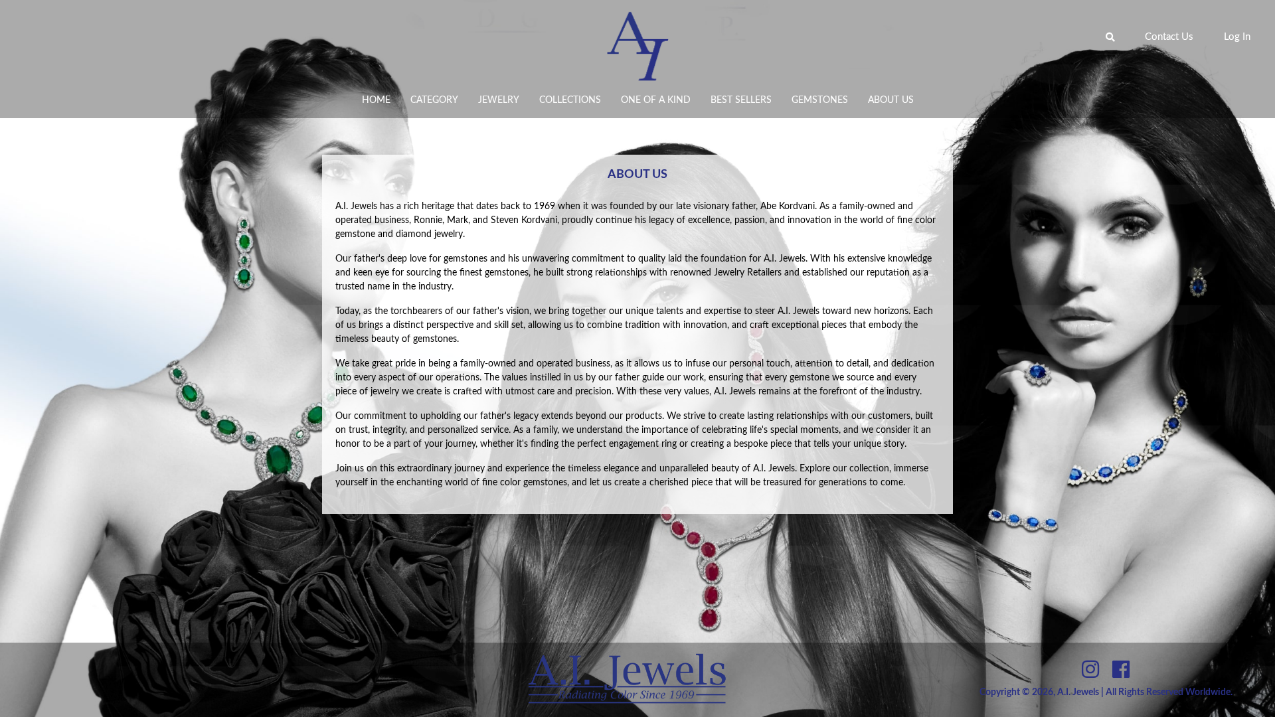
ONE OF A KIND (656, 100)
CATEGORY (434, 100)
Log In (1237, 37)
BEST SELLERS (741, 100)
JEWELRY (498, 100)
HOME (376, 100)
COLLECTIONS (570, 100)
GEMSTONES (820, 100)
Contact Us (1169, 37)
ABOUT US (891, 100)
